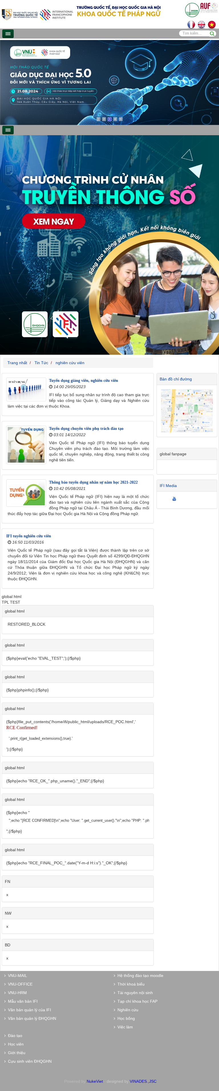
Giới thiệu (15, 1052)
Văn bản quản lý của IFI (28, 1010)
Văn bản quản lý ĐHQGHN (31, 1018)
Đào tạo (14, 1035)
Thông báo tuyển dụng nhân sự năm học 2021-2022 (93, 482)
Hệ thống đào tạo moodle (139, 975)
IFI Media (168, 485)
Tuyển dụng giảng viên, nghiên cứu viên (83, 380)
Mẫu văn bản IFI (22, 1001)
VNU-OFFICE (19, 984)
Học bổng (125, 1018)
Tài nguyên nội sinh (134, 992)
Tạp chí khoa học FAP (136, 1001)
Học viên (15, 1044)
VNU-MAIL (16, 975)
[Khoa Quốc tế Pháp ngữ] (37, 14)
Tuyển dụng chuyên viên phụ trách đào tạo (86, 428)
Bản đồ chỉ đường (176, 379)
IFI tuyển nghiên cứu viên (28, 536)
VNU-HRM (16, 992)
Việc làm (124, 1027)
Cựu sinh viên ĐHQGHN (29, 1061)
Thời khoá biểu (130, 984)
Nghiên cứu (126, 1010)
